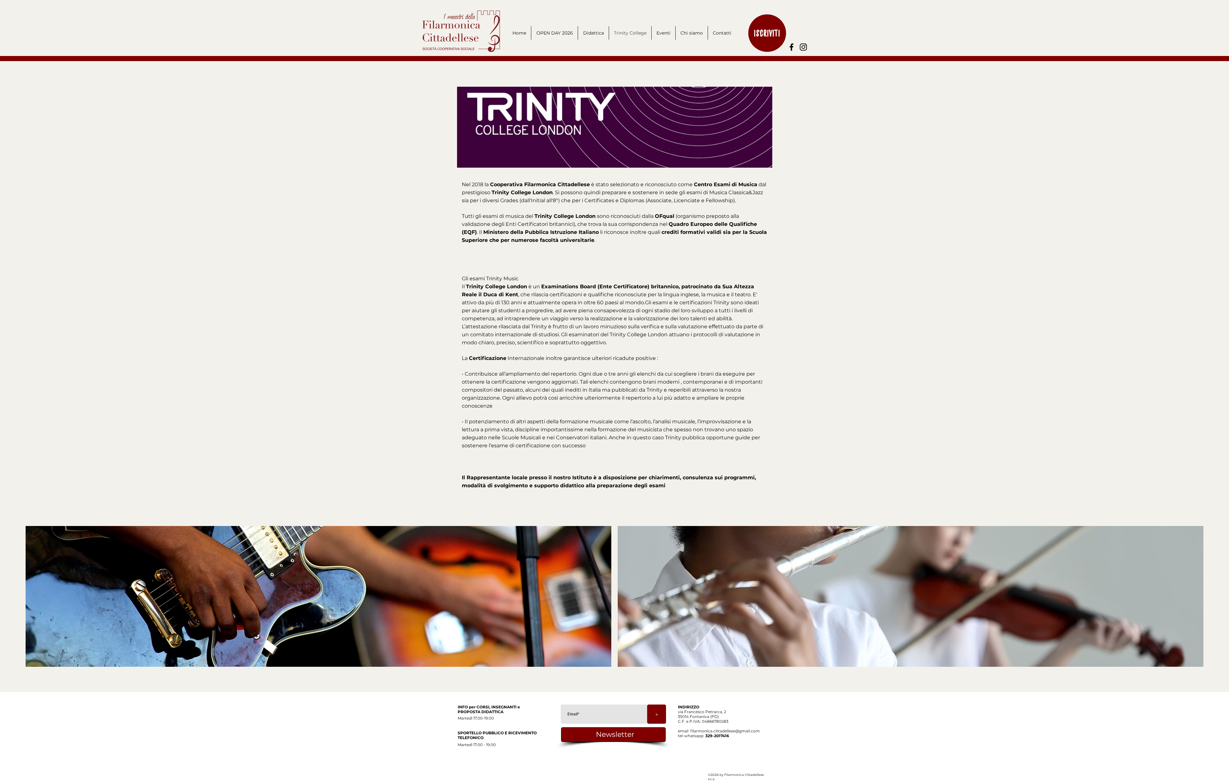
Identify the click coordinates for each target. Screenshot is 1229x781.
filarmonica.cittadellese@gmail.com (725, 731)
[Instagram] (803, 47)
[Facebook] (791, 47)
